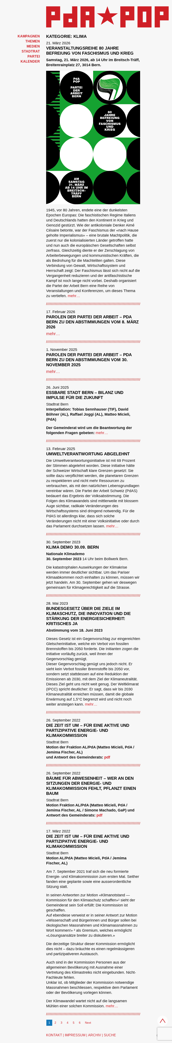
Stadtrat (31, 51)
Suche (110, 1035)
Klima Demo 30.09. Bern (72, 547)
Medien (33, 46)
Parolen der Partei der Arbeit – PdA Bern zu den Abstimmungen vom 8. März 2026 (92, 322)
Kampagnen (29, 36)
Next (88, 1022)
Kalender (30, 61)
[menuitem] (21, 36)
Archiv (94, 1035)
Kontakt (54, 1035)
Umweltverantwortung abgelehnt (88, 454)
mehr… (74, 296)
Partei (33, 56)
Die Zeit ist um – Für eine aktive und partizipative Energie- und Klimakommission (87, 730)
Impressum (75, 1035)
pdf (107, 757)
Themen (32, 41)
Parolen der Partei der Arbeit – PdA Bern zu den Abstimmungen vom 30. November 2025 (89, 359)
